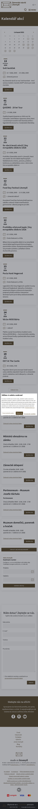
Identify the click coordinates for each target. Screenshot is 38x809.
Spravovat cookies (30, 414)
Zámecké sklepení (13, 465)
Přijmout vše (19, 413)
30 (14, 51)
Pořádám (18, 737)
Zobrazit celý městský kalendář (19, 549)
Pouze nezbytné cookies (8, 413)
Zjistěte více (8, 90)
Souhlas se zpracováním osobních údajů (19, 778)
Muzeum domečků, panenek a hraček (18, 524)
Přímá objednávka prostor (27, 771)
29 (10, 51)
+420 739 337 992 (13, 807)
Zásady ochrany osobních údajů (25, 774)
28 (5, 51)
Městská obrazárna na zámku (15, 438)
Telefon (5, 640)
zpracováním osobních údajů (14, 678)
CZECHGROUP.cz (30, 765)
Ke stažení (7, 771)
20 (32, 45)
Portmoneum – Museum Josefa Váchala (16, 492)
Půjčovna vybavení (9, 774)
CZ (33, 5)
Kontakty (19, 747)
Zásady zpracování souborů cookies (19, 776)
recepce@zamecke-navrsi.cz (28, 807)
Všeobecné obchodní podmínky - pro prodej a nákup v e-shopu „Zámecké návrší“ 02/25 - (19, 784)
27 (32, 48)
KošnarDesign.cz (15, 765)
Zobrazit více (14, 390)
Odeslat (31, 682)
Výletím (18, 739)
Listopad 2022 (19, 32)
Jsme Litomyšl (18, 742)
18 (23, 45)
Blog (18, 744)
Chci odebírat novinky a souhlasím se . (16, 677)
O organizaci (14, 771)
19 (28, 45)
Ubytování (18, 735)
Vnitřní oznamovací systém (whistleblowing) (19, 781)
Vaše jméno (6, 622)
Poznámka (6, 649)
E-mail (5, 631)
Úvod (18, 733)
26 (28, 48)
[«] (5, 32)
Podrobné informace (29, 407)
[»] (32, 32)
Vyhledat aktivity (19, 585)
